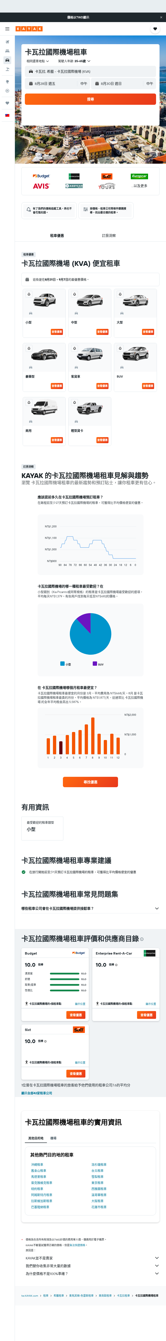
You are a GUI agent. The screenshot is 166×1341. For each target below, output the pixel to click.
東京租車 (97, 1183)
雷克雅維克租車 (41, 1183)
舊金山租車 (38, 1171)
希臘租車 (59, 1295)
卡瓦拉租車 (123, 1295)
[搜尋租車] (7, 60)
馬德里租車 (38, 1177)
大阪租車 (97, 1201)
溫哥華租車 (99, 1195)
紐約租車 (37, 1189)
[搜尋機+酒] (7, 69)
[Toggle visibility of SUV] (98, 663)
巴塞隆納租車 (40, 1207)
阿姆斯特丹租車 (41, 1195)
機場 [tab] (53, 1138)
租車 (45, 1295)
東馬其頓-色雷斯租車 (81, 1295)
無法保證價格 (77, 1245)
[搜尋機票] (7, 42)
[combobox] (38, 61)
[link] (90, 782)
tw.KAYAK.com (29, 1295)
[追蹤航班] (7, 90)
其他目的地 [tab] (35, 1138)
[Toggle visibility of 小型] (65, 663)
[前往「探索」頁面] (7, 81)
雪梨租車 (97, 1177)
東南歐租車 (105, 1295)
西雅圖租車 (99, 1189)
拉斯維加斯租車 (41, 1201)
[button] (161, 17)
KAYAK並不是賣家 (39, 1258)
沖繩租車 (37, 1165)
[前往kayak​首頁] (29, 28)
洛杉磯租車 (99, 1165)
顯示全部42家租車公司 (36, 1093)
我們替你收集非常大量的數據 (48, 1266)
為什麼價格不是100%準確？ (47, 1274)
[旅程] (7, 103)
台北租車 (97, 1171)
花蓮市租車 (99, 1207)
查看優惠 (57, 331)
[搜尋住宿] (7, 51)
